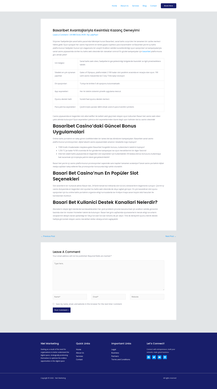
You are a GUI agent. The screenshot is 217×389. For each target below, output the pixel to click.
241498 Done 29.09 (78, 34)
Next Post (170, 236)
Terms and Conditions (120, 359)
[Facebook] (149, 357)
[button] (168, 5)
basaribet (146, 51)
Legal (113, 349)
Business (115, 353)
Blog (145, 6)
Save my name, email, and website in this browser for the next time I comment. (89, 304)
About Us (125, 6)
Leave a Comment (60, 34)
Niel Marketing (55, 5)
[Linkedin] (165, 357)
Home (114, 6)
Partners (115, 356)
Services (135, 6)
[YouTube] (159, 357)
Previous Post (48, 236)
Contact (153, 6)
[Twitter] (154, 357)
